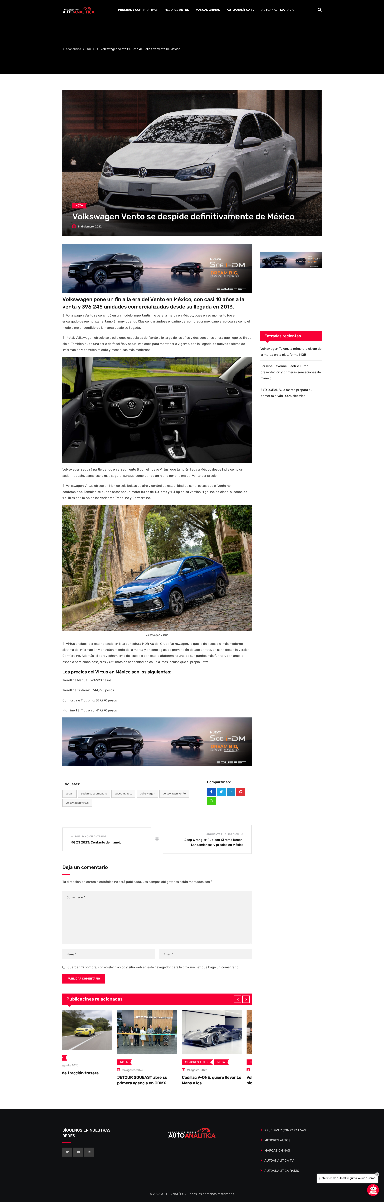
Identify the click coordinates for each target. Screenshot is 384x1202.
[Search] (320, 9)
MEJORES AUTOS (176, 10)
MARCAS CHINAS (208, 10)
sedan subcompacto (94, 793)
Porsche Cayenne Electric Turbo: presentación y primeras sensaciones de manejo (290, 372)
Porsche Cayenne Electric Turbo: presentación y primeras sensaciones (221, 1083)
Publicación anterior (91, 836)
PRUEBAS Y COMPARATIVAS (138, 10)
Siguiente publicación (222, 834)
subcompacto (123, 793)
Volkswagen (147, 793)
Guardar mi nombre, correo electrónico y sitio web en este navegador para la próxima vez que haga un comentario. (153, 967)
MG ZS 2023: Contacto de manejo (96, 842)
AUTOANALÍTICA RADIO (277, 10)
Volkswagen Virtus (77, 802)
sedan (69, 793)
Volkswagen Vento (174, 793)
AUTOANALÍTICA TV (241, 10)
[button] (237, 999)
